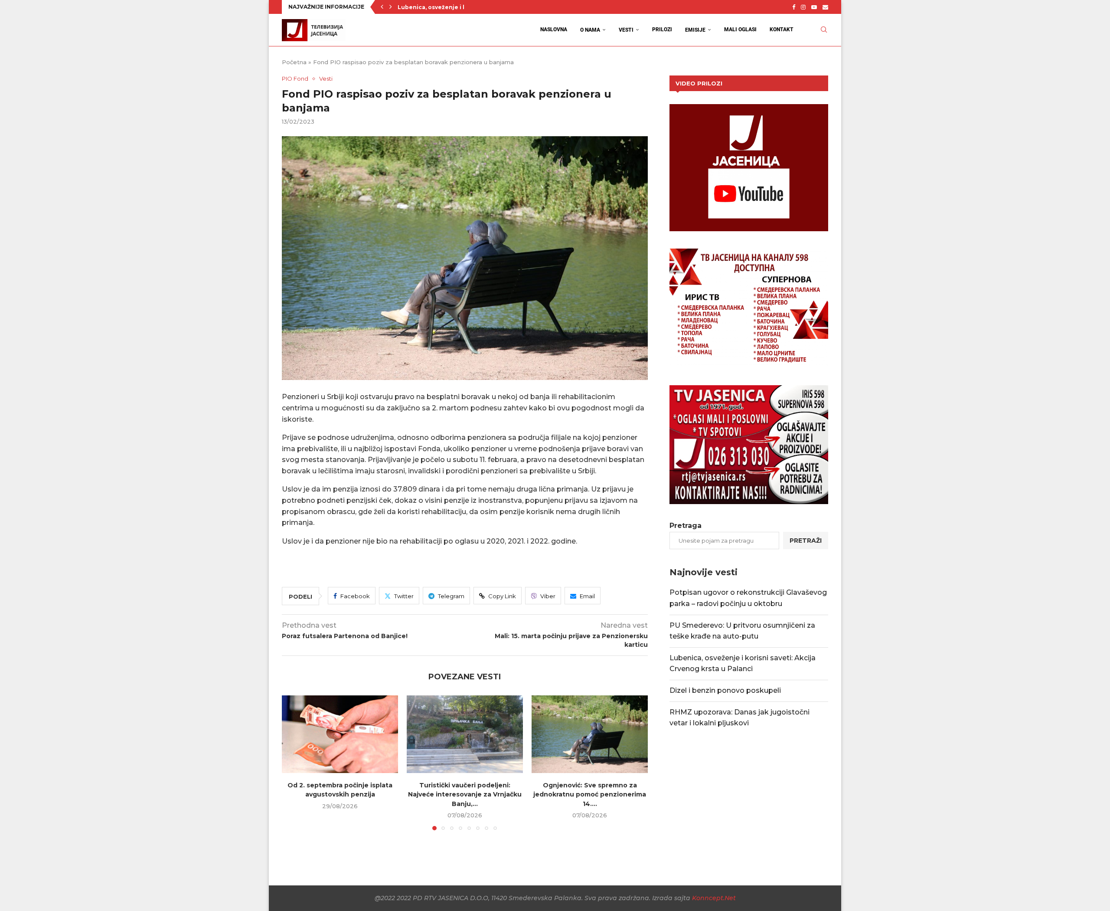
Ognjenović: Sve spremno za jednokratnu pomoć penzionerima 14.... (589, 794)
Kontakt (781, 29)
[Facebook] (793, 7)
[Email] (825, 7)
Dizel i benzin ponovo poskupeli (725, 690)
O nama (590, 30)
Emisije (695, 30)
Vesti (626, 30)
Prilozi (662, 29)
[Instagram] (803, 7)
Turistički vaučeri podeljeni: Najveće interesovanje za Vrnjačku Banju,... (465, 794)
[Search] (823, 30)
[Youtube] (814, 7)
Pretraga (685, 525)
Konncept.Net (714, 898)
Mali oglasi (740, 29)
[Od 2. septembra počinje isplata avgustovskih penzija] (340, 734)
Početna (294, 62)
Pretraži (806, 540)
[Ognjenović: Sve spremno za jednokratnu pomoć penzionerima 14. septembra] (590, 734)
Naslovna (553, 29)
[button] (382, 7)
